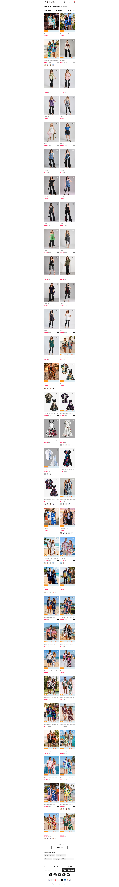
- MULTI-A (62, 196)
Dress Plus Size (49, 855)
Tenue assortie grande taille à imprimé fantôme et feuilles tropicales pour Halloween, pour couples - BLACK (51, 499)
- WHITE (46, 143)
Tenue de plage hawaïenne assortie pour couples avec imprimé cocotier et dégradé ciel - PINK (51, 644)
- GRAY (62, 250)
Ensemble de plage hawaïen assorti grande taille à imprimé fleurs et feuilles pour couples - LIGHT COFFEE (67, 357)
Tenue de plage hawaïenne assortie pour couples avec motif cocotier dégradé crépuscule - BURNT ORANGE (51, 751)
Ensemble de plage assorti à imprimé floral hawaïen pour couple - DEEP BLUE (67, 617)
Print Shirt (48, 859)
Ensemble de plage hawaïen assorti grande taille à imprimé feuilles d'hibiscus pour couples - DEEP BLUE (67, 499)
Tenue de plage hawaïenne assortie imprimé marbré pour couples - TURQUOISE (51, 33)
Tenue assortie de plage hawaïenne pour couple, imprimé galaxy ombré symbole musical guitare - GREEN (51, 724)
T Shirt (64, 859)
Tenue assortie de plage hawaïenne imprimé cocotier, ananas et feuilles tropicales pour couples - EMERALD (67, 834)
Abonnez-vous (68, 870)
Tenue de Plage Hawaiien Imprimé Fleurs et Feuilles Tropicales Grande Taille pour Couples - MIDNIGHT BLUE (51, 588)
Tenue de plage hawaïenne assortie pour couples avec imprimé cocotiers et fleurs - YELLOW (67, 804)
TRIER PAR (57, 10)
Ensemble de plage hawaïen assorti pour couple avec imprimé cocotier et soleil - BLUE (51, 670)
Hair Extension (61, 855)
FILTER (70, 10)
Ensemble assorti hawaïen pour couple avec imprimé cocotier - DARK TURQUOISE (67, 697)
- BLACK (46, 196)
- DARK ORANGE (64, 528)
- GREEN (46, 90)
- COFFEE (62, 60)
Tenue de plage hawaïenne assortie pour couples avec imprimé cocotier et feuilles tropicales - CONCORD (67, 777)
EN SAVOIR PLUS (59, 847)
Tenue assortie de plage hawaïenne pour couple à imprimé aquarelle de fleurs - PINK (51, 777)
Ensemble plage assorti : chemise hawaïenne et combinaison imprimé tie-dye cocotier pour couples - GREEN (51, 60)
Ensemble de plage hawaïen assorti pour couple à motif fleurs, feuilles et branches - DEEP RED (67, 724)
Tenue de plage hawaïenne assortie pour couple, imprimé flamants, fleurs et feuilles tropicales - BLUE (51, 804)
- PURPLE (46, 116)
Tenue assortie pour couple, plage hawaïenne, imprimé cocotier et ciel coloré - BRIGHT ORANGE (51, 834)
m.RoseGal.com (52, 2)
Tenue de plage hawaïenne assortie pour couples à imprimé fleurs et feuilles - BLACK (67, 644)
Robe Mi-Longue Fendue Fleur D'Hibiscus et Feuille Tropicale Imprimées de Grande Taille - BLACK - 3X (67, 469)
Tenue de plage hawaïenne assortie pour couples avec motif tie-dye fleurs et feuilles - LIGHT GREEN (67, 751)
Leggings (56, 859)
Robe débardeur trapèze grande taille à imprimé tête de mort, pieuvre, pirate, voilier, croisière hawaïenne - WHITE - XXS (51, 440)
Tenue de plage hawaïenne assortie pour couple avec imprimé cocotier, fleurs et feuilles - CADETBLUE (51, 617)
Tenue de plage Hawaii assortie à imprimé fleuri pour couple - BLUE (67, 33)
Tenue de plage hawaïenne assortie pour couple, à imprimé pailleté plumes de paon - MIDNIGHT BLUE (67, 588)
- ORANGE (46, 383)
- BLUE (62, 116)
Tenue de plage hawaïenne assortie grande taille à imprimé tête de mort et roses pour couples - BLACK (67, 413)
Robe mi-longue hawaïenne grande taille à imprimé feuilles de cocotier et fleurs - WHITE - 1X (67, 440)
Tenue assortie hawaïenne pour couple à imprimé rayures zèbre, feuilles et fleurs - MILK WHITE (51, 697)
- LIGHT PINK (63, 90)
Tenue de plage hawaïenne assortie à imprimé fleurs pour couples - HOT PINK (67, 670)
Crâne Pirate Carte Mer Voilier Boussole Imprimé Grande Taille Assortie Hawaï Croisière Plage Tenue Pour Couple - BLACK (51, 413)
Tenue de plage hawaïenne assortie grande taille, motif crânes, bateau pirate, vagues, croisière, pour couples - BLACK (67, 383)
